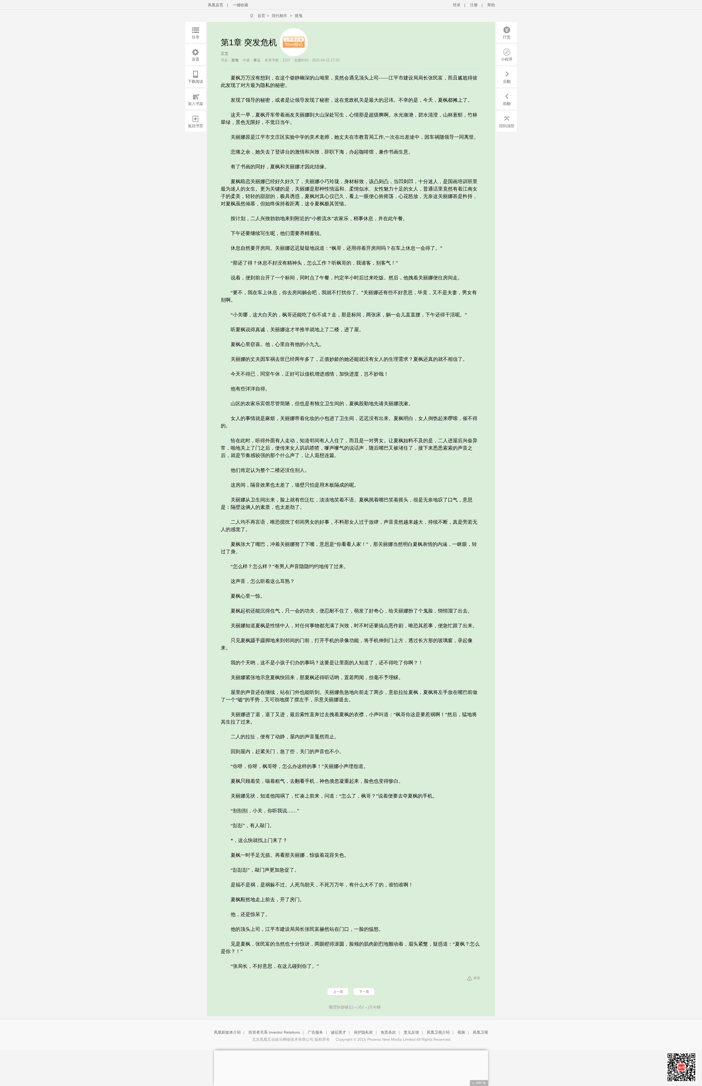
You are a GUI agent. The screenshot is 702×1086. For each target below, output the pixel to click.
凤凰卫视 (480, 1032)
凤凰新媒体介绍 (227, 1032)
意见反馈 (411, 1032)
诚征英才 (338, 1032)
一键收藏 (240, 5)
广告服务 (315, 1032)
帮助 (491, 5)
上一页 (338, 992)
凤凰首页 (215, 5)
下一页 (364, 992)
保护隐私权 (363, 1032)
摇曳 (298, 15)
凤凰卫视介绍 (438, 1032)
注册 (474, 5)
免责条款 (388, 1032)
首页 (261, 15)
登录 (456, 5)
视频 (461, 1032)
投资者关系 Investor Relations (274, 1032)
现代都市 (279, 15)
